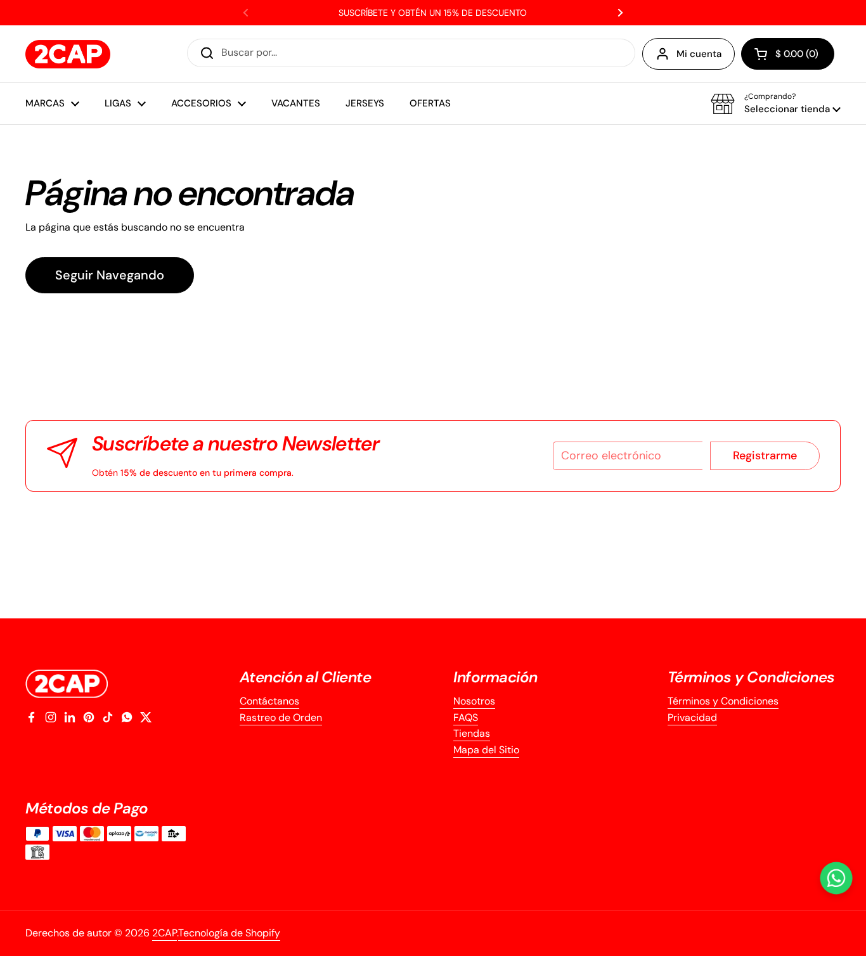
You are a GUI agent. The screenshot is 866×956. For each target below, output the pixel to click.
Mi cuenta (698, 54)
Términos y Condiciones (723, 701)
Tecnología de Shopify (229, 933)
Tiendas (471, 733)
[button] (787, 54)
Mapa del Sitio (486, 749)
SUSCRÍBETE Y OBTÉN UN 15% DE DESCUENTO (433, 12)
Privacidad (692, 717)
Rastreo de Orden (281, 717)
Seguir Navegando (109, 275)
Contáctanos (269, 701)
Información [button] (495, 677)
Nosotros (474, 701)
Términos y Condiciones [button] (751, 677)
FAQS (465, 717)
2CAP (164, 933)
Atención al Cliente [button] (306, 677)
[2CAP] (67, 54)
